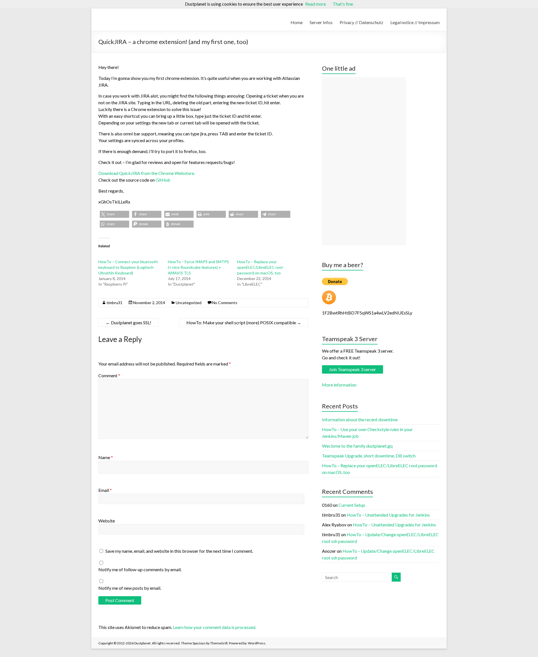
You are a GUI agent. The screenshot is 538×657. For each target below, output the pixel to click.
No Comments (224, 302)
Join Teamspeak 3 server (352, 369)
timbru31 (114, 302)
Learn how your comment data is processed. (214, 627)
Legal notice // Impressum (415, 22)
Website (106, 520)
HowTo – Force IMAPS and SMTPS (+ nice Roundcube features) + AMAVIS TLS (198, 267)
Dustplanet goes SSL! (128, 322)
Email (105, 490)
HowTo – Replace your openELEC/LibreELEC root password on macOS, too (260, 267)
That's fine (343, 3)
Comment (109, 375)
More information (339, 384)
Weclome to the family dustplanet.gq (357, 445)
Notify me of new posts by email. (129, 588)
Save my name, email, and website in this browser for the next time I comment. (179, 551)
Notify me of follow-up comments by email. (140, 569)
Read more (315, 3)
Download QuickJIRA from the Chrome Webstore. (146, 173)
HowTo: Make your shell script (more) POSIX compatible (243, 322)
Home (297, 22)
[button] (114, 214)
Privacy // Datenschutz (361, 22)
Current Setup (351, 505)
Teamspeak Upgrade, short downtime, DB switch (369, 455)
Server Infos (321, 22)
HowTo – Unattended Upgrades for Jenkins (388, 514)
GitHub (163, 179)
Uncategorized (188, 302)
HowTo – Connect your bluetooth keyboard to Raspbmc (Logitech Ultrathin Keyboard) (128, 267)
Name (105, 457)
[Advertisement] (364, 161)
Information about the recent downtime (360, 419)
